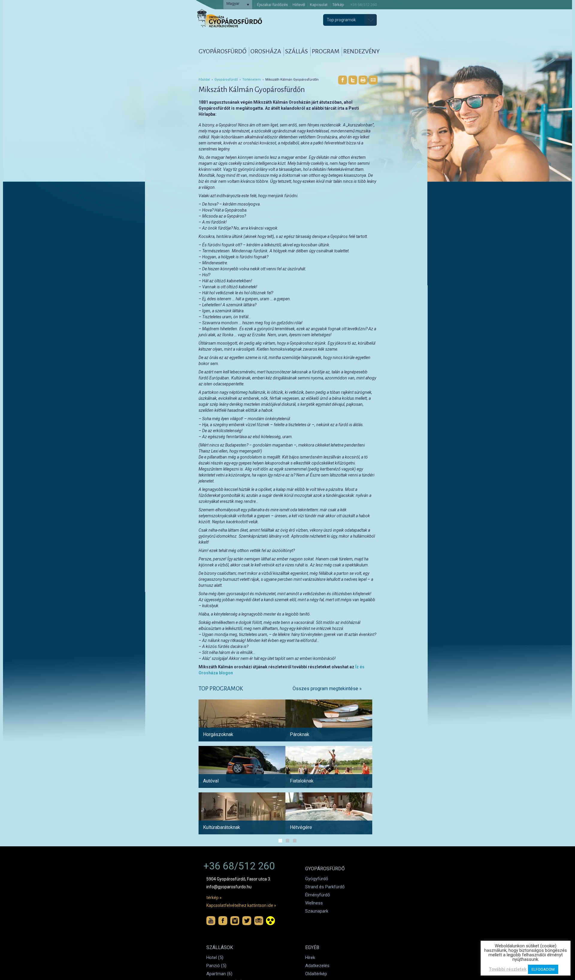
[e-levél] (373, 80)
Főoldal (204, 80)
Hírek (310, 957)
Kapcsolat (319, 4)
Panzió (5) (216, 965)
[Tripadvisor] (258, 920)
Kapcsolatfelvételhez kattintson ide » (241, 905)
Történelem (251, 80)
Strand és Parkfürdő (325, 886)
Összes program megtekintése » (327, 688)
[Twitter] (352, 80)
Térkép (338, 4)
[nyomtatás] (362, 80)
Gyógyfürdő (316, 878)
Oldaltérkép (316, 973)
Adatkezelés (317, 965)
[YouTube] (210, 920)
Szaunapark (316, 911)
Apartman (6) (219, 973)
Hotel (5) (214, 957)
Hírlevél (299, 4)
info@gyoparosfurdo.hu (229, 886)
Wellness (314, 903)
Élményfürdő (317, 895)
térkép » (214, 897)
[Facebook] (342, 80)
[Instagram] (234, 920)
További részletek (507, 969)
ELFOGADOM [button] (543, 969)
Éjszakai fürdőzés (272, 4)
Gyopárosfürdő (226, 80)
